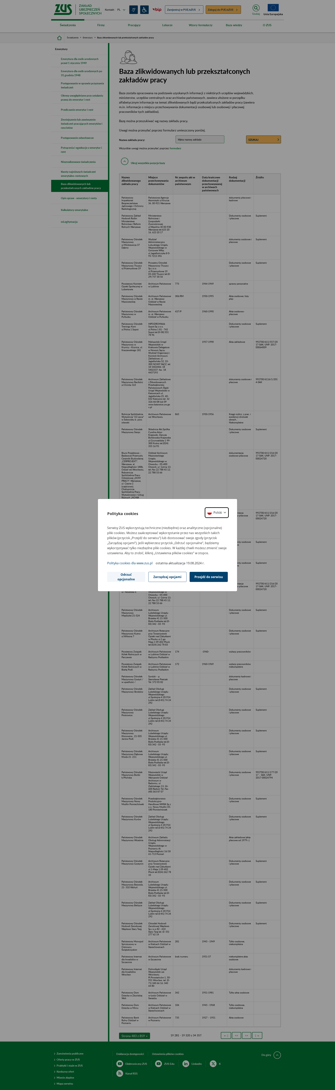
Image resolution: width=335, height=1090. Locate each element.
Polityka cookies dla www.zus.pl (130, 563)
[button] (217, 512)
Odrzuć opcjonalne (126, 576)
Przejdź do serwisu (208, 577)
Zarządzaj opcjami (167, 577)
